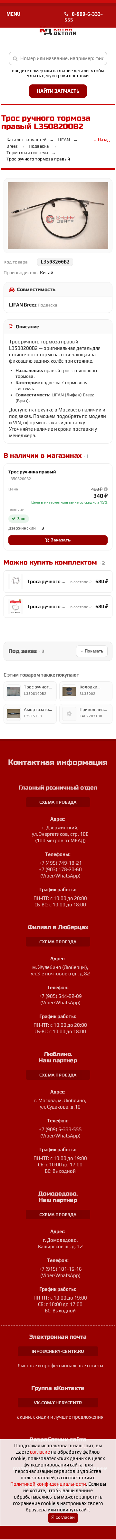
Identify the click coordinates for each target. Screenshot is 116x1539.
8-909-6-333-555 (83, 16)
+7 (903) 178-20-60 (60, 869)
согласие (40, 1452)
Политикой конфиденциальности (48, 1484)
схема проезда (57, 802)
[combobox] (58, 58)
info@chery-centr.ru (58, 1351)
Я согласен (63, 1517)
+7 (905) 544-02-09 (60, 996)
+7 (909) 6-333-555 (60, 1129)
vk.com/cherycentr (58, 1402)
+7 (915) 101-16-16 (60, 1269)
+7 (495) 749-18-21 (60, 863)
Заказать (60, 540)
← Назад (101, 139)
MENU (13, 14)
